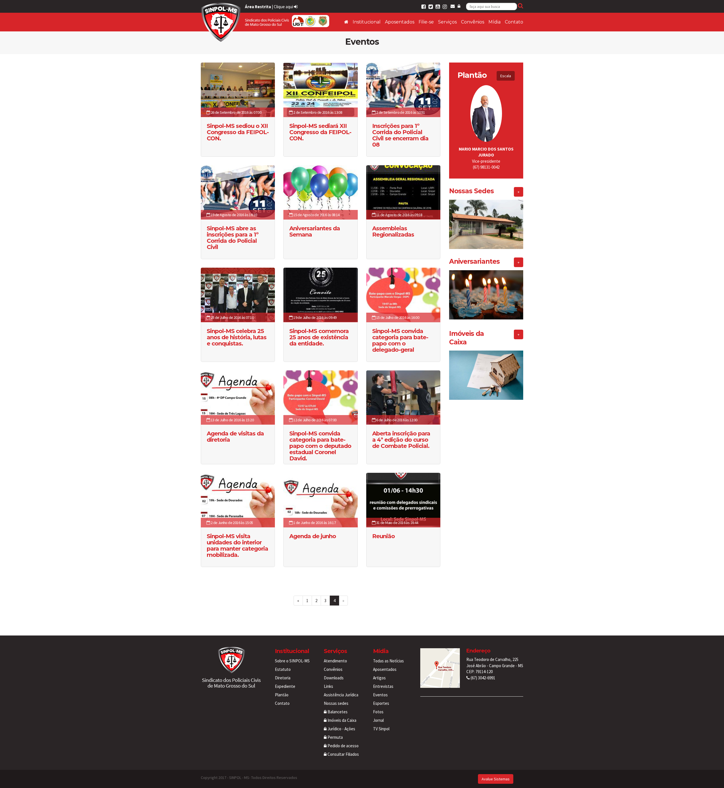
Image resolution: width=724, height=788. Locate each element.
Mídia (494, 22)
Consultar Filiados (343, 754)
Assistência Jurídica (341, 694)
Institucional (367, 22)
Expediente (285, 686)
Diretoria (282, 677)
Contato (514, 22)
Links (328, 686)
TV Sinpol (381, 728)
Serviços (447, 22)
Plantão (281, 694)
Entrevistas (383, 686)
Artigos (379, 677)
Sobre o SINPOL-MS (292, 661)
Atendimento (335, 661)
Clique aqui (284, 6)
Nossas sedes (336, 703)
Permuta (335, 737)
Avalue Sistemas (496, 778)
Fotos (378, 711)
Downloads (334, 677)
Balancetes (337, 711)
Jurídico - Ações (341, 728)
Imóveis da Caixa (341, 720)
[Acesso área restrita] (459, 6)
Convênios (472, 22)
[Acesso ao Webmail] (453, 6)
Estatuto (283, 669)
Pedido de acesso (343, 745)
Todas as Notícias (388, 661)
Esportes (381, 703)
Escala (505, 75)
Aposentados (399, 22)
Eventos (380, 694)
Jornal (378, 720)
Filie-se (426, 22)
